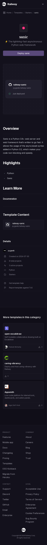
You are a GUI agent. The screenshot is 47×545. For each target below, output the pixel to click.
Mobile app (8, 442)
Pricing (6, 458)
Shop (28, 453)
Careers (29, 442)
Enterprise (7, 515)
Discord (6, 494)
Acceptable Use (33, 489)
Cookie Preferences (35, 513)
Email (5, 510)
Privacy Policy (32, 494)
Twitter (6, 499)
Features (7, 437)
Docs (5, 447)
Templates (7, 463)
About (28, 437)
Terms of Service (34, 499)
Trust (28, 458)
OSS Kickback (9, 468)
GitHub (6, 504)
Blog (28, 447)
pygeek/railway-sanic (22, 88)
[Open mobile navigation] (43, 4)
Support (6, 489)
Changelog (8, 453)
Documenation (10, 198)
